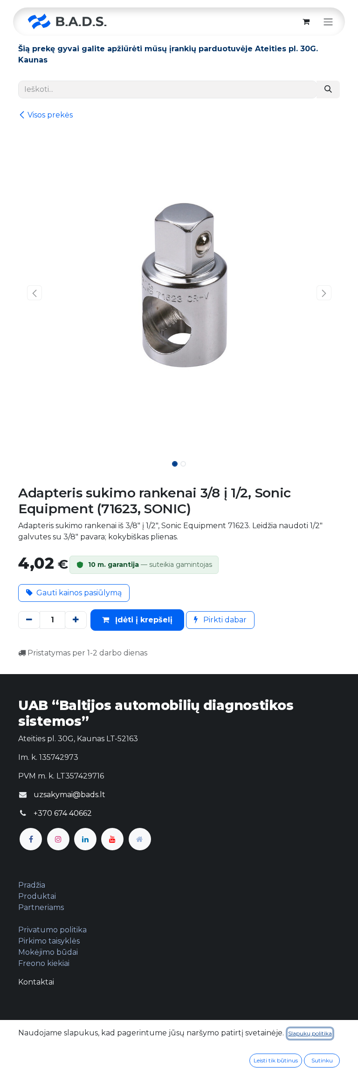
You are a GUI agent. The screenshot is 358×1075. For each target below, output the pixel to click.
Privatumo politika (52, 929)
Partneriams (41, 907)
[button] (34, 292)
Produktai (37, 896)
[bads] (140, 839)
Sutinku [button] (322, 1060)
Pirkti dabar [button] (224, 619)
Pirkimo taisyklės (49, 941)
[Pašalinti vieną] (29, 620)
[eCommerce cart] (305, 21)
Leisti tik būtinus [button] (276, 1060)
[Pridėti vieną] (76, 620)
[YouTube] (112, 839)
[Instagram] (58, 839)
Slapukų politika (310, 1033)
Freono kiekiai (43, 963)
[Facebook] (31, 839)
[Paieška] (328, 89)
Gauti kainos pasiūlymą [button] (79, 592)
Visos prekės (50, 114)
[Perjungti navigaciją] (328, 21)
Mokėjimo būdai (48, 952)
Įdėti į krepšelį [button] (142, 619)
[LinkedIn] (85, 839)
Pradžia (31, 885)
